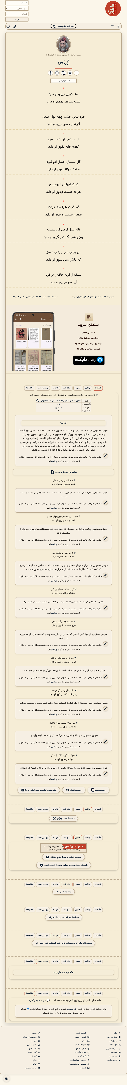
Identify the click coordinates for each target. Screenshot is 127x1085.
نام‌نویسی (72, 1009)
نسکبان (83, 1068)
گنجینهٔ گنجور (81, 1048)
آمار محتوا (33, 1048)
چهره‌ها (34, 1040)
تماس (34, 1064)
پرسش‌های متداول (29, 1037)
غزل (58, 404)
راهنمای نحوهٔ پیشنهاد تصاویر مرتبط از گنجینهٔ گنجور (66, 865)
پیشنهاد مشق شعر (63, 891)
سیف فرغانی (75, 55)
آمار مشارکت (32, 1052)
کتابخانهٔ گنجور (80, 1044)
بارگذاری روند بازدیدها (63, 972)
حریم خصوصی (31, 1068)
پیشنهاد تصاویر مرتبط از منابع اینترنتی (65, 857)
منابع (35, 1060)
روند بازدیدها (43, 388)
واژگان (87, 388)
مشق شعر (66, 388)
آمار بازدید (33, 1056)
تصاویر (77, 388)
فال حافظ (114, 1044)
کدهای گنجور (81, 1033)
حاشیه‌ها (29, 388)
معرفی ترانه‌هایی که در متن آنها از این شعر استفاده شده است (66, 943)
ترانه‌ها (55, 388)
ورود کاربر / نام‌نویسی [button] (65, 26)
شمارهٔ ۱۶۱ (63, 63)
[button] (118, 26)
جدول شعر (113, 1040)
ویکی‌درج (58, 407)
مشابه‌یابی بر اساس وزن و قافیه (65, 917)
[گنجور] (113, 8)
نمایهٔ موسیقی (112, 1048)
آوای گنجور (82, 1056)
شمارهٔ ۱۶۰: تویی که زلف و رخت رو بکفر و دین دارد (33, 297)
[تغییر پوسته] (6, 1078)
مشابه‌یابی (113, 1056)
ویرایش (54, 461)
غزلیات (51, 55)
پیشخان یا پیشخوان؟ (78, 1064)
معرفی (34, 1033)
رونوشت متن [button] (100, 790)
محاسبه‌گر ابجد (80, 1052)
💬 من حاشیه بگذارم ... (38, 1000)
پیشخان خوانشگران (78, 1060)
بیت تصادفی (112, 1037)
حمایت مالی (32, 1044)
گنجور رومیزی (80, 1037)
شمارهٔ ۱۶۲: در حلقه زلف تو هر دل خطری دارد (93, 297)
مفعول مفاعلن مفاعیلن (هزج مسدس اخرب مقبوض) (60, 400)
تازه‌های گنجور (112, 1060)
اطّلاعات (98, 388)
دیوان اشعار (61, 55)
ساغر (84, 1040)
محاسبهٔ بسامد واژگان (65, 818)
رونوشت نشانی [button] (75, 790)
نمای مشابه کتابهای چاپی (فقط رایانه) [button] (41, 790)
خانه (116, 1033)
